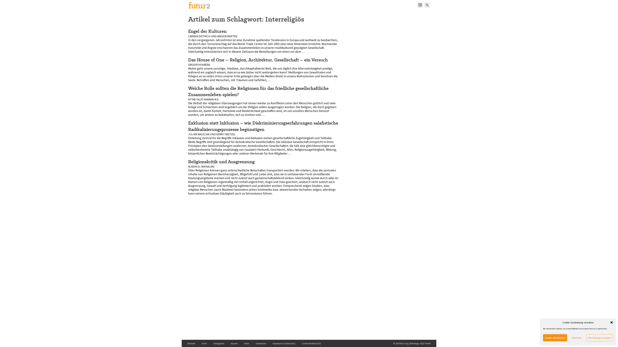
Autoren (234, 343)
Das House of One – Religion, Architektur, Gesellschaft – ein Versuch (258, 60)
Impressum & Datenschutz (284, 343)
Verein (246, 343)
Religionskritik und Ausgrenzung (221, 162)
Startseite (191, 343)
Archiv (204, 343)
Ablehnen (576, 337)
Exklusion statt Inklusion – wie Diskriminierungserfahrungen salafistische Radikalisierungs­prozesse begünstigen (263, 126)
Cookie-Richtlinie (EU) (311, 343)
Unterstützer (261, 343)
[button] (611, 322)
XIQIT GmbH (425, 343)
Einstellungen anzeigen (599, 337)
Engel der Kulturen (207, 31)
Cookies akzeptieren (555, 337)
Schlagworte (218, 343)
